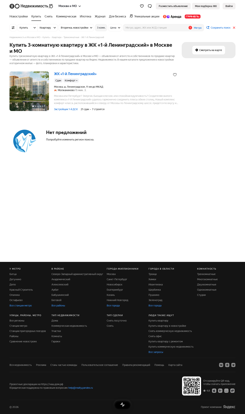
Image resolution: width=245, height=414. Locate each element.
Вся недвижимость (21, 365)
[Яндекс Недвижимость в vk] (221, 365)
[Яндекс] (229, 407)
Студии (201, 294)
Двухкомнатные (206, 284)
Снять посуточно (117, 320)
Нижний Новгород (117, 300)
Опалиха (15, 294)
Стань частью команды (63, 365)
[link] (229, 6)
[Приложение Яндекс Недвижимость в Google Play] (220, 390)
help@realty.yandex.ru (80, 387)
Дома (54, 320)
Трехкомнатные (206, 274)
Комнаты (56, 336)
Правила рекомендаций (136, 365)
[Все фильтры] (13, 27)
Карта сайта (175, 365)
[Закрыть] (234, 27)
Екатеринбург (115, 289)
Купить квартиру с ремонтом (166, 341)
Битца (13, 274)
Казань (111, 294)
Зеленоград (155, 300)
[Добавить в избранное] (175, 74)
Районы (14, 336)
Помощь (159, 365)
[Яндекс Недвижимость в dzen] (227, 365)
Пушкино (154, 294)
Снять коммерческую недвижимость (170, 331)
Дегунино (15, 279)
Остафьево (16, 300)
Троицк (153, 274)
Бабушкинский (60, 294)
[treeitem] (20, 16)
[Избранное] (142, 6)
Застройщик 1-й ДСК (66, 109)
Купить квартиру (158, 320)
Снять (110, 325)
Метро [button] (198, 27)
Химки (152, 279)
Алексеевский (59, 284)
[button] (150, 6)
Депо (13, 284)
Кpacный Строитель (21, 289)
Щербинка (155, 289)
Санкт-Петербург (117, 279)
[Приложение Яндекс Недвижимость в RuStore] (232, 390)
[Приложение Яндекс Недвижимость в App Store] (214, 390)
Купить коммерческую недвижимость (171, 346)
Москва (111, 274)
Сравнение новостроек (23, 341)
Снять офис (155, 336)
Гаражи (55, 341)
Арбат (55, 289)
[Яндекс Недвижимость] (31, 6)
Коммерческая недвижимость (69, 325)
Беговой (56, 300)
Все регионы (17, 320)
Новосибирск (114, 284)
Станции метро (18, 325)
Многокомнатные (207, 279)
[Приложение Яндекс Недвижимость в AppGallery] (226, 390)
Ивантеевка (156, 284)
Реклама (41, 365)
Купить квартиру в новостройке (167, 325)
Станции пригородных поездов (28, 331)
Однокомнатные (206, 289)
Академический (60, 279)
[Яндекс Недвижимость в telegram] (233, 365)
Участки (56, 331)
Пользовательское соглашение (99, 365)
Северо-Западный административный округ (77, 274)
